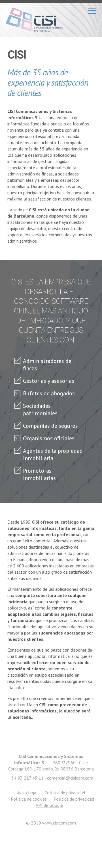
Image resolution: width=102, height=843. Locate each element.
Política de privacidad (64, 793)
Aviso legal (27, 793)
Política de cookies (29, 799)
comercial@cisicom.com (70, 778)
